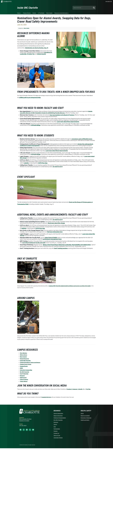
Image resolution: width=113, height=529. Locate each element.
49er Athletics (23, 353)
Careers (55, 431)
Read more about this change (56, 223)
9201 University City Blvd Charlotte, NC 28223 (25, 419)
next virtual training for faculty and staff (33, 242)
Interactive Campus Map (26, 370)
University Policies (58, 437)
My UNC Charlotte (24, 372)
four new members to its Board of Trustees (62, 115)
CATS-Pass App (42, 163)
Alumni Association (58, 413)
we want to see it (57, 166)
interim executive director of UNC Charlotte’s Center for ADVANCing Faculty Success (56, 112)
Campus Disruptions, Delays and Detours (30, 362)
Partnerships (57, 428)
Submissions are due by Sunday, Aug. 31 (36, 48)
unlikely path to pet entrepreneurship (30, 97)
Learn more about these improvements (68, 121)
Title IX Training (24, 379)
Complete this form (46, 397)
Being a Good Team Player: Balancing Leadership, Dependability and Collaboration (67, 244)
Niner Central (23, 356)
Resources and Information (61, 13)
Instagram (74, 389)
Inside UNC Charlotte (25, 360)
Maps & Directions (58, 415)
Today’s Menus (23, 381)
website (26, 163)
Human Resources (24, 358)
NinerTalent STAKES (51, 237)
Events (34, 13)
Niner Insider (49, 13)
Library (55, 424)
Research (22, 375)
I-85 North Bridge (35, 125)
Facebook (69, 389)
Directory (56, 422)
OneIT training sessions (61, 248)
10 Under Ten (30, 54)
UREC (21, 368)
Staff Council (23, 377)
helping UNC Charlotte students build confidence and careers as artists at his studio (70, 286)
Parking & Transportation (60, 417)
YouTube (88, 389)
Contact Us (56, 433)
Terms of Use (57, 435)
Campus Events (24, 366)
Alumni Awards (41, 54)
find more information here (55, 232)
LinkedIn (80, 389)
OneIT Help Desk (24, 373)
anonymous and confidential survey (82, 139)
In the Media (41, 13)
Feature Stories (27, 13)
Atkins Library (23, 355)
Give (55, 426)
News (18, 13)
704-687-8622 (22, 425)
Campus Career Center (25, 364)
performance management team (52, 239)
